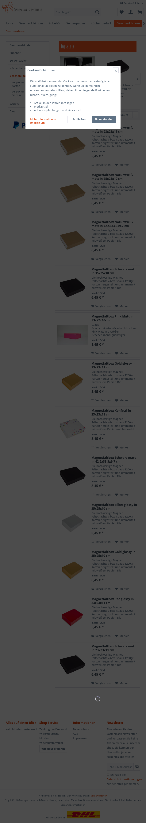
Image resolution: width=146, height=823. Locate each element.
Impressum (37, 123)
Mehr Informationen (43, 119)
